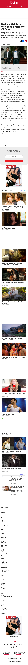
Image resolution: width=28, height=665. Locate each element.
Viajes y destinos (5, 521)
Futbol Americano (5, 559)
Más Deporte (4, 562)
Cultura (3, 515)
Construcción (4, 595)
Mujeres (3, 537)
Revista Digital (23, 2)
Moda (2, 511)
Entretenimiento (5, 547)
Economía (3, 571)
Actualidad (4, 538)
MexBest (3, 517)
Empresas (3, 568)
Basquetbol (4, 561)
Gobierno (3, 583)
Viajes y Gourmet (5, 513)
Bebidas (3, 520)
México (2, 584)
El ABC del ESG (4, 612)
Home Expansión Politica (7, 570)
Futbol (3, 557)
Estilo (2, 546)
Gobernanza (4, 606)
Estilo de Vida (4, 525)
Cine (11, 134)
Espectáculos (9, 6)
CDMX (2, 587)
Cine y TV (3, 550)
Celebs (2, 533)
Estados (3, 588)
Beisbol (3, 558)
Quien (11, 647)
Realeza (20, 6)
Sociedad (3, 591)
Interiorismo (4, 600)
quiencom (17, 646)
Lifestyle (3, 563)
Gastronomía (4, 519)
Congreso (3, 586)
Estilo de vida (4, 534)
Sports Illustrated (6, 556)
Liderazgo (3, 540)
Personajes (4, 522)
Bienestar (3, 524)
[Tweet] (21, 41)
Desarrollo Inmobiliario (7, 596)
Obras (2, 575)
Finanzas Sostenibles (6, 609)
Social (2, 605)
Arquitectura (4, 599)
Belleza (3, 512)
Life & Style (4, 545)
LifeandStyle (4, 579)
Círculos (3, 509)
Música (3, 551)
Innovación (4, 610)
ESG (2, 603)
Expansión (4, 567)
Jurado (3, 526)
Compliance (14, 660)
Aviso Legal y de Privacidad (14, 658)
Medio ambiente (4, 604)
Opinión (3, 541)
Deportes (3, 549)
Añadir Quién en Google (7, 44)
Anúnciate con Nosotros (14, 661)
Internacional (4, 572)
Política (3, 582)
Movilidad (3, 608)
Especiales (3, 542)
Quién (3, 506)
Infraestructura (5, 597)
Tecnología (4, 574)
